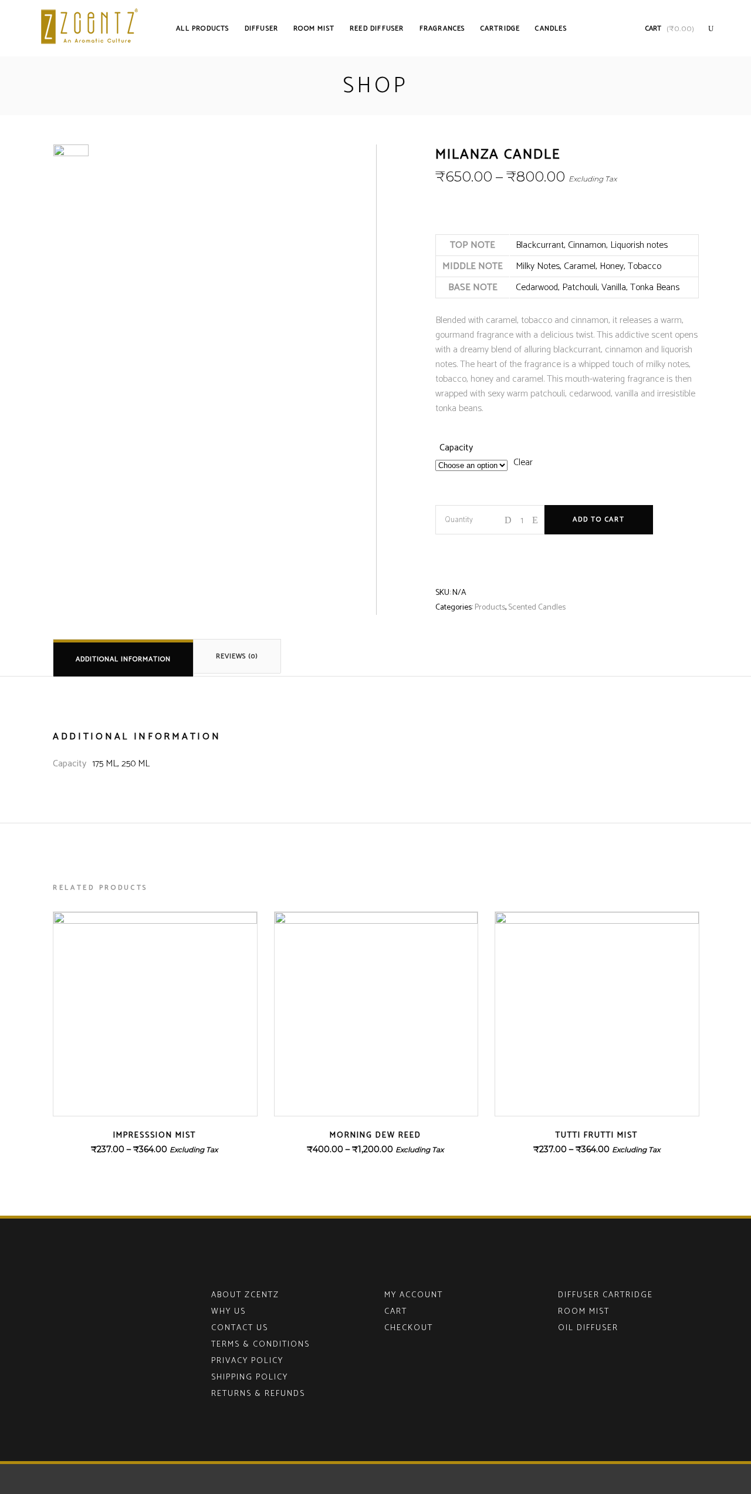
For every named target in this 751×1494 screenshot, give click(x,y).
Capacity (456, 448)
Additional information (123, 659)
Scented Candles (537, 607)
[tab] (123, 657)
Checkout (408, 1328)
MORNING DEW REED (375, 1135)
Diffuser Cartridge (605, 1295)
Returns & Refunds (258, 1394)
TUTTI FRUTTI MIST (597, 1135)
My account (413, 1295)
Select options (121, 1149)
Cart (395, 1311)
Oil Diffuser (588, 1328)
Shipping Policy (249, 1377)
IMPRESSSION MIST (154, 1135)
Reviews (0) (237, 656)
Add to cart (599, 519)
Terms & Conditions (260, 1344)
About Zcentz (245, 1295)
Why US (228, 1311)
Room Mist (584, 1311)
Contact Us (239, 1328)
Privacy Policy (247, 1361)
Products (490, 607)
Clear (523, 462)
